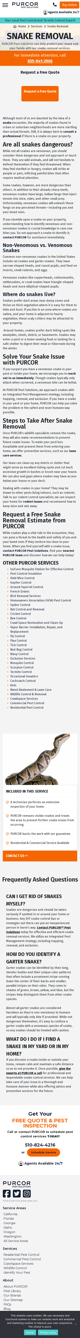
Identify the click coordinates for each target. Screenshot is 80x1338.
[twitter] (16, 1196)
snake (7, 122)
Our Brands (12, 1295)
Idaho (8, 1227)
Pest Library (12, 1291)
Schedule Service (43, 1152)
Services (36, 26)
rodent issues (32, 501)
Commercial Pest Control (22, 1259)
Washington (13, 1236)
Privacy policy (48, 1332)
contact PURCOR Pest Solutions (25, 551)
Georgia (9, 1223)
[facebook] (7, 1196)
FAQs (7, 1304)
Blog (7, 1309)
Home (22, 26)
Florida (9, 1218)
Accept (30, 1332)
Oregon (9, 1232)
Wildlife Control (15, 1268)
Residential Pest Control (21, 1254)
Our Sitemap (13, 1300)
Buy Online (69, 5)
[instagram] (26, 1196)
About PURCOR (15, 1286)
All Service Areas (16, 1241)
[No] (75, 1324)
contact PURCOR (14, 237)
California (10, 1214)
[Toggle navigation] (5, 5)
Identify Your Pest (17, 1272)
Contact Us (15, 856)
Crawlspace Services (18, 1263)
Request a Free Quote (40, 91)
